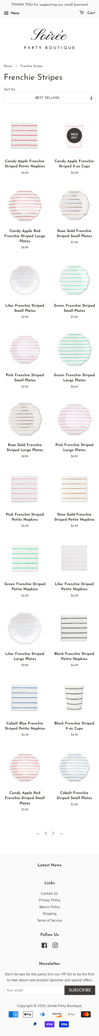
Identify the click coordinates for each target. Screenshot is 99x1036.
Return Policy (49, 907)
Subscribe (80, 990)
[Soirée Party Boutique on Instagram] (55, 946)
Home (8, 66)
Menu (15, 13)
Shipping (50, 913)
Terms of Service (49, 920)
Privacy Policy (49, 900)
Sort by (9, 89)
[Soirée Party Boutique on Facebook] (44, 946)
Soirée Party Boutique (64, 1005)
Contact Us (49, 893)
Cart (90, 13)
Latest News (49, 865)
